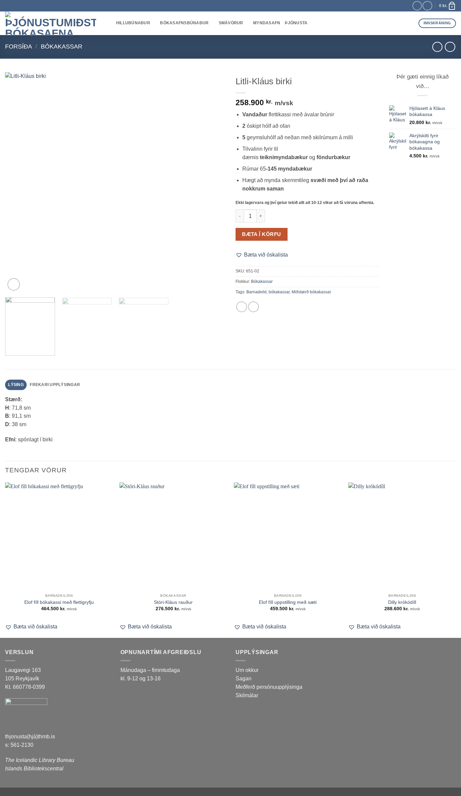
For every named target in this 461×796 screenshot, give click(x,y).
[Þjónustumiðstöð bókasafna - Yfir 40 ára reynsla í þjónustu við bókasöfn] (50, 23)
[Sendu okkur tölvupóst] (427, 6)
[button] (13, 284)
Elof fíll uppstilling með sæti (288, 602)
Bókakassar (61, 46)
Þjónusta (296, 23)
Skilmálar (247, 695)
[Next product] (437, 47)
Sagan (243, 678)
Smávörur (231, 23)
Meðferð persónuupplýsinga (269, 687)
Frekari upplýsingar (55, 384)
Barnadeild (256, 292)
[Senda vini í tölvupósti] (253, 306)
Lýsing (16, 384)
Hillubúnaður (133, 23)
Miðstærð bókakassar (311, 292)
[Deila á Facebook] (241, 306)
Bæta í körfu (261, 234)
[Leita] (108, 23)
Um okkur (247, 670)
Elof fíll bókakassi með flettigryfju (59, 602)
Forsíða (18, 46)
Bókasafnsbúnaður (184, 23)
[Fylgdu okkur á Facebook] (417, 6)
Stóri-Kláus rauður (173, 602)
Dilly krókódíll (402, 602)
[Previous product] (450, 47)
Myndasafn (266, 23)
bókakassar (279, 292)
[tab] (16, 385)
